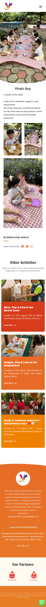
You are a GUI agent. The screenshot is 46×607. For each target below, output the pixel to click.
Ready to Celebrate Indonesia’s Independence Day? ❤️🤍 (22, 422)
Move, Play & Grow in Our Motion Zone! (18, 309)
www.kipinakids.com (30, 516)
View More (9, 325)
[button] (40, 7)
